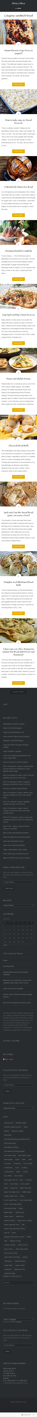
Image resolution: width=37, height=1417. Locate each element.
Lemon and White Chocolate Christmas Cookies (16, 746)
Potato (29, 1237)
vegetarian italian (9, 1273)
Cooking (24, 1167)
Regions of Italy (15, 1241)
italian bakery (8, 1212)
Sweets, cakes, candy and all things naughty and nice (17, 996)
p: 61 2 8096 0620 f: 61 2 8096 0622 (15, 1380)
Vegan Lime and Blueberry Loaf (13, 732)
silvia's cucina (22, 1245)
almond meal (8, 1123)
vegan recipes (20, 1265)
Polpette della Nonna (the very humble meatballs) (15, 973)
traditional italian (20, 1261)
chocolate (7, 1163)
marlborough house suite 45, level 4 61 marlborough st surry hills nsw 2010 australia (9, 1373)
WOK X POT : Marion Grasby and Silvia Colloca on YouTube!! (16, 827)
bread (17, 1159)
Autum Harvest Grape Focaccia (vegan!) (16, 736)
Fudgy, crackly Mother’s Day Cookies (15, 849)
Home (22, 1196)
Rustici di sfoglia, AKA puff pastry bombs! (16, 837)
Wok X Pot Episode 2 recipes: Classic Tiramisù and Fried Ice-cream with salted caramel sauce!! (16, 810)
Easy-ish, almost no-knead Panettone (15, 762)
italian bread (20, 1212)
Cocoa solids (27, 1163)
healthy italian (26, 1192)
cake (30, 1159)
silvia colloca (8, 1249)
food (5, 1184)
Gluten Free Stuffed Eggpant (12, 728)
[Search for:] (18, 1282)
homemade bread (10, 1208)
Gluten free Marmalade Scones (13, 841)
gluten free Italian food (11, 1192)
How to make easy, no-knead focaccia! (15, 854)
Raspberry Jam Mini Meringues (13, 740)
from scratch (25, 1184)
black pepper (8, 1159)
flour (21, 1180)
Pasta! (5, 960)
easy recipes (18, 1176)
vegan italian (8, 1265)
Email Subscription (14, 867)
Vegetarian (7, 1269)
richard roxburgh (9, 1245)
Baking (6, 1131)
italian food (19, 1216)
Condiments (8, 1167)
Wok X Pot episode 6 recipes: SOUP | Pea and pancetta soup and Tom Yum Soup (18, 776)
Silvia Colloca (18, 3)
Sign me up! (9, 888)
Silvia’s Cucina (11, 1041)
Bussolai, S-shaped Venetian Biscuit (15, 788)
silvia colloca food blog (12, 1257)
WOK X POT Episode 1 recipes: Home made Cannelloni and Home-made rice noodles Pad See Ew (18, 819)
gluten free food (25, 1188)
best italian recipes (24, 1155)
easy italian (8, 1176)
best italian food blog (11, 1147)
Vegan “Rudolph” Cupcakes (12, 751)
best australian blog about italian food (16, 1139)
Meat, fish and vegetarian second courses (17, 1002)
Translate (18, 1322)
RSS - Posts (9, 1059)
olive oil (6, 1232)
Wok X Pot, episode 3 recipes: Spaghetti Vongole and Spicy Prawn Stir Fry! (16, 803)
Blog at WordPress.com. (18, 1402)
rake (5, 1241)
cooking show (9, 1172)
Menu (19, 8)
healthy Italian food (10, 1196)
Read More (18, 84)
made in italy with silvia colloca (14, 1228)
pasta (14, 1232)
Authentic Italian (21, 1123)
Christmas (17, 1163)
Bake (25, 1127)
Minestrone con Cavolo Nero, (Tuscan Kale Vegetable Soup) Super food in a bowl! (17, 981)
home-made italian (25, 1200)
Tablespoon (8, 1261)
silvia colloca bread (10, 1253)
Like (5, 704)
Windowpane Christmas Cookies (13, 724)
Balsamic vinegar (17, 1131)
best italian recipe (10, 1155)
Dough (25, 1172)
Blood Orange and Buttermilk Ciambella (16, 833)
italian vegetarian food (11, 1224)
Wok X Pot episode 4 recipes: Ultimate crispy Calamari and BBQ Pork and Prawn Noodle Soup (18, 795)
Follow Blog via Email (15, 1070)
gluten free (14, 1188)
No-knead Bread (8, 966)
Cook (17, 1167)
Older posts (18, 692)
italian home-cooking (25, 1220)
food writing (14, 1184)
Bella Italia (7, 1135)
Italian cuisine (8, 1216)
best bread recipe (10, 1143)
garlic (6, 1188)
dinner (18, 1172)
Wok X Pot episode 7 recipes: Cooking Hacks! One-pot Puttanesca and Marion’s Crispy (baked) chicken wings (18, 769)
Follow (7, 1091)
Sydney (25, 1257)
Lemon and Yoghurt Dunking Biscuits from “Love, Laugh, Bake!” (17, 757)
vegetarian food (19, 1269)
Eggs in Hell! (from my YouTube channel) (16, 858)
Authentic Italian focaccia (12, 1127)
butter (24, 1159)
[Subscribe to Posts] (4, 1059)
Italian (21, 1208)
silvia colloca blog (22, 1249)
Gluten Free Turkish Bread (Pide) (14, 845)
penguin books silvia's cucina (14, 1237)
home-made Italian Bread (12, 1204)
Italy (23, 1224)
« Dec (5, 945)
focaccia (28, 1180)
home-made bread (10, 1200)
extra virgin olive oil (10, 1180)
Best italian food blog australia (14, 1151)
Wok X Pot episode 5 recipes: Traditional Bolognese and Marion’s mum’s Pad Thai (16, 783)
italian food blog (9, 1220)
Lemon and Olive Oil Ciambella (13, 988)
